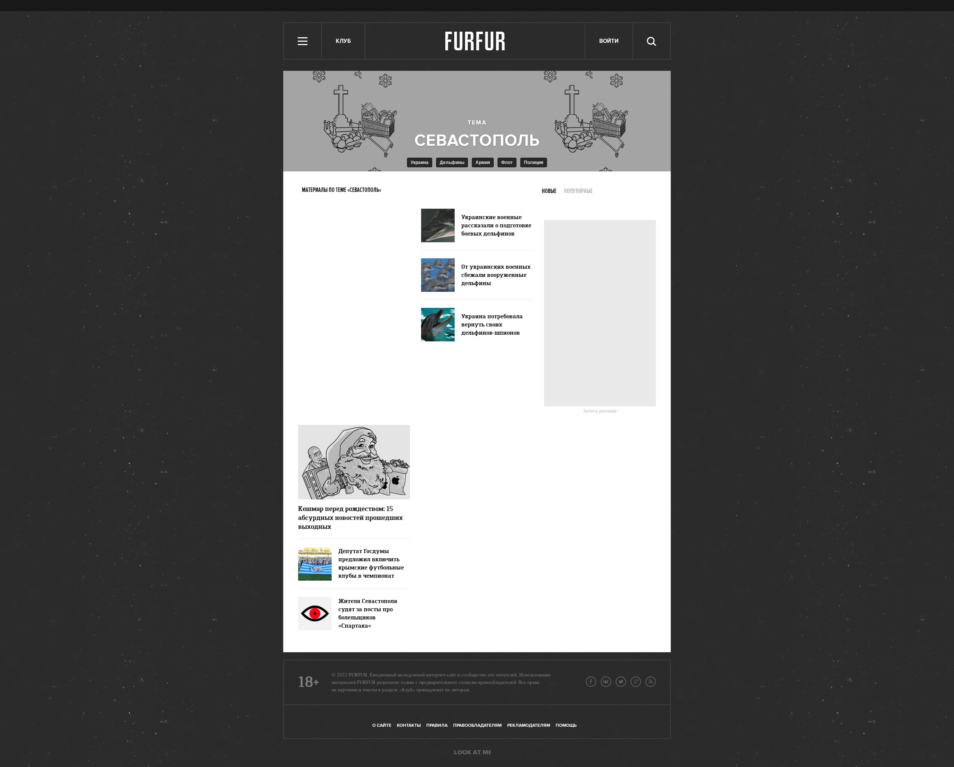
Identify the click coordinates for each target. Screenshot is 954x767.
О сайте (381, 725)
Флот (507, 162)
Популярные (578, 191)
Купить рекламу (600, 411)
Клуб (343, 41)
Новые (549, 191)
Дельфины (452, 162)
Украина (420, 162)
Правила (437, 725)
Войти (609, 41)
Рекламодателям (528, 725)
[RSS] (650, 681)
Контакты (409, 725)
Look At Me (472, 752)
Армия (483, 162)
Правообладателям (477, 725)
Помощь (566, 725)
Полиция (533, 162)
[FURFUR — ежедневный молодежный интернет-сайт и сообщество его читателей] (475, 41)
